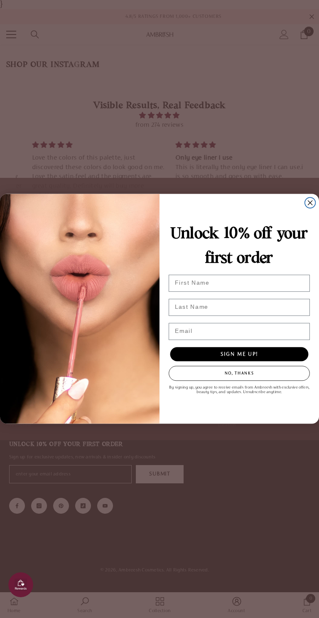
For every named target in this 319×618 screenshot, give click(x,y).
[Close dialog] (310, 202)
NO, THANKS (239, 374)
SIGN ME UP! (239, 354)
